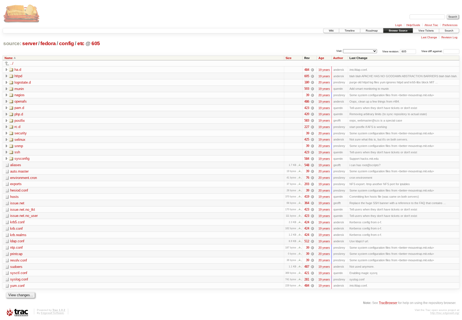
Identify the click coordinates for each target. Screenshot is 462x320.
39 (307, 95)
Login (398, 25)
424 (306, 222)
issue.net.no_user (24, 216)
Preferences (449, 25)
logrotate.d (22, 82)
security (20, 133)
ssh (17, 152)
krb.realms (18, 235)
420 (306, 114)
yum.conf (17, 286)
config (66, 43)
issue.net (17, 203)
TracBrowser (388, 303)
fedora (48, 43)
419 (306, 196)
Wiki (331, 30)
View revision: (390, 51)
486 (306, 101)
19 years (324, 69)
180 (306, 82)
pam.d (19, 108)
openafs (20, 101)
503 (306, 89)
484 (306, 70)
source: (12, 43)
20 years (324, 82)
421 (306, 273)
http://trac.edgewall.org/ (444, 312)
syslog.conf (19, 279)
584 (306, 159)
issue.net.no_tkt (22, 210)
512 (306, 241)
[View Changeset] (312, 70)
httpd (18, 76)
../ (11, 63)
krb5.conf (17, 222)
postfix (19, 121)
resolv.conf (18, 260)
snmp (18, 146)
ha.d (17, 70)
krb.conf (16, 229)
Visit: (339, 50)
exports (16, 184)
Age (321, 58)
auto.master (19, 171)
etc (80, 43)
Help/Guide (413, 25)
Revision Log (449, 37)
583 (306, 120)
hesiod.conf (19, 190)
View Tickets (426, 30)
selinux (19, 140)
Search (449, 30)
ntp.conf (16, 247)
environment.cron (23, 178)
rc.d (17, 127)
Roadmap (372, 30)
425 (306, 139)
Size (288, 58)
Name (9, 58)
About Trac (431, 25)
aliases (15, 165)
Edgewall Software (52, 312)
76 (307, 177)
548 (306, 165)
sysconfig (21, 159)
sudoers (16, 267)
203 (306, 184)
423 (306, 108)
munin (19, 89)
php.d (18, 114)
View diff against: (432, 51)
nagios (19, 95)
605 (95, 43)
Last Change (429, 37)
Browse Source (398, 30)
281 (306, 279)
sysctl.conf (18, 273)
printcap (16, 254)
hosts (14, 197)
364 (306, 203)
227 (306, 127)
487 (306, 266)
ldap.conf (17, 241)
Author (338, 58)
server (29, 43)
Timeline (350, 30)
